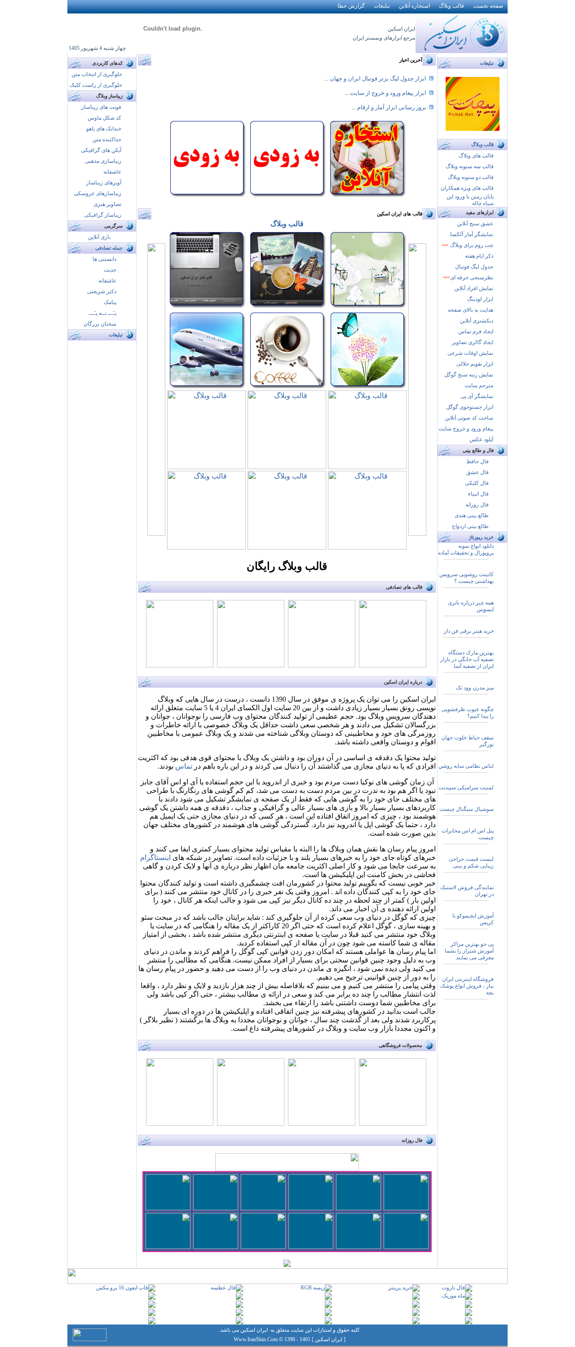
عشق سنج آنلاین (475, 223)
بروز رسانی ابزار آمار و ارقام (391, 107)
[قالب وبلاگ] (206, 305)
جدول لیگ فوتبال (474, 267)
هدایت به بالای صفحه (470, 310)
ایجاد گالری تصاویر (472, 342)
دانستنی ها (104, 259)
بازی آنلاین (99, 237)
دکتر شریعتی (101, 291)
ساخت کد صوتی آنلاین (469, 418)
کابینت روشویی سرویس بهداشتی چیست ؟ (466, 577)
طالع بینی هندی (472, 515)
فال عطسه (223, 1287)
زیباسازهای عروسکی (97, 193)
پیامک (110, 302)
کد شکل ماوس (104, 118)
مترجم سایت (478, 385)
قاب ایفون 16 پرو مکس (122, 1287)
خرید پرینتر (400, 1287)
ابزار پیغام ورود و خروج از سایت (388, 93)
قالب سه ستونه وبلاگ (470, 166)
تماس (183, 766)
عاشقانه (112, 172)
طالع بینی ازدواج (470, 526)
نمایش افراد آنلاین (473, 288)
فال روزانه (477, 504)
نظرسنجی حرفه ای (471, 277)
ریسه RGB (313, 1287)
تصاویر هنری (107, 204)
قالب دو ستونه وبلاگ (471, 177)
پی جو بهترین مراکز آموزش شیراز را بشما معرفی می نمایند (469, 951)
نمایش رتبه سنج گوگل (468, 374)
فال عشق (477, 472)
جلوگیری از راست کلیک (96, 85)
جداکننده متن (107, 139)
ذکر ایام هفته (479, 256)
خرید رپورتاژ (481, 537)
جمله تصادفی (109, 248)
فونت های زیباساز (101, 107)
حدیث (110, 270)
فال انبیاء (478, 494)
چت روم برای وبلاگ (471, 245)
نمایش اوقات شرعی (470, 353)
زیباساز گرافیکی (102, 215)
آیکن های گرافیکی (101, 150)
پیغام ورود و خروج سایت (465, 428)
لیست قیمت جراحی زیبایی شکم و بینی (471, 862)
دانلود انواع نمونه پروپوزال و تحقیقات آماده (466, 549)
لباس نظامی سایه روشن (466, 766)
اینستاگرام (155, 857)
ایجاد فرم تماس (475, 331)
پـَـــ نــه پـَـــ (102, 313)
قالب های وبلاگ (476, 155)
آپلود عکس (481, 439)
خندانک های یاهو (103, 128)
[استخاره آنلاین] (366, 195)
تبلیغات (116, 334)
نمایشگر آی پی (476, 396)
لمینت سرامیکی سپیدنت (466, 787)
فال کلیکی (477, 483)
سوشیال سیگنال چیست (466, 809)
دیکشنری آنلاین (476, 321)
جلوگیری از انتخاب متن (96, 74)
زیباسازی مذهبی (103, 161)
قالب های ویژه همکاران (467, 188)
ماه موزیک (453, 1296)
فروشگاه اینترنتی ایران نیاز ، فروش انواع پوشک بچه (467, 986)
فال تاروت (453, 1287)
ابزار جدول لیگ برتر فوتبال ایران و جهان (377, 78)
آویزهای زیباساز (103, 182)
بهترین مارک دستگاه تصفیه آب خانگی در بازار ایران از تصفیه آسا (467, 659)
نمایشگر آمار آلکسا (471, 234)
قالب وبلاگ (287, 224)
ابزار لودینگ (480, 299)
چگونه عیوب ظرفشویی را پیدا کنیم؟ (468, 712)
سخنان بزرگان (100, 324)
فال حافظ (477, 461)
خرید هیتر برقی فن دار (469, 631)
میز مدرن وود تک (475, 688)
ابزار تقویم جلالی (474, 364)
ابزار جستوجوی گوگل (469, 407)
